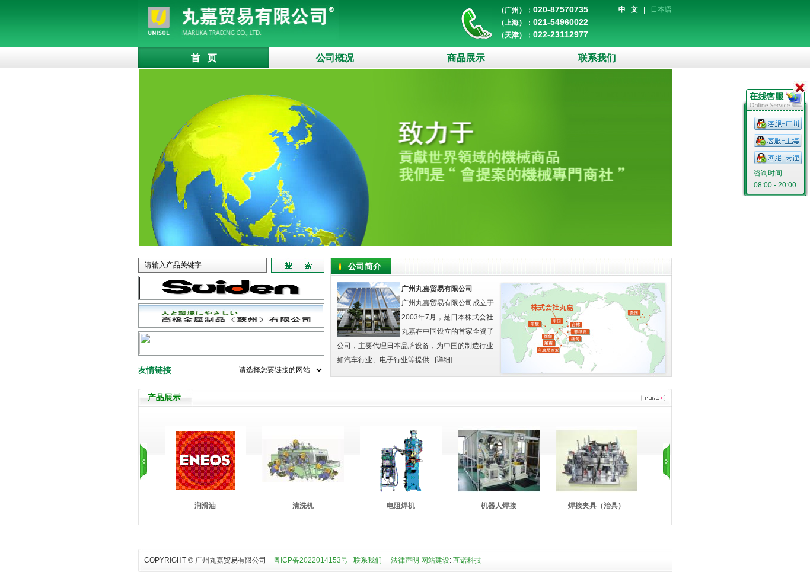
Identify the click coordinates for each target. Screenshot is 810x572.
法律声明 (405, 560)
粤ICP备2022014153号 (310, 560)
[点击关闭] (800, 86)
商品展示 (466, 58)
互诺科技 (467, 560)
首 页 (204, 58)
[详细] (443, 360)
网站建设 (435, 560)
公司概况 (335, 58)
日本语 (659, 9)
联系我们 (597, 58)
